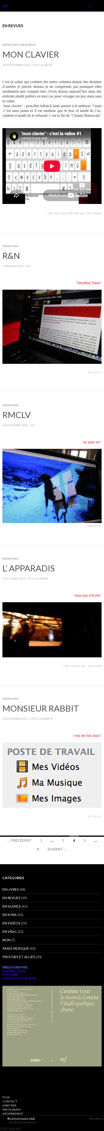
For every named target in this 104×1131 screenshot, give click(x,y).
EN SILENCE (11, 906)
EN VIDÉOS (28, 44)
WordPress (96, 1118)
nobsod (31, 1122)
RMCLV (16, 415)
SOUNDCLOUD (14, 971)
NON (6, 940)
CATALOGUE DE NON (19, 978)
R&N (11, 255)
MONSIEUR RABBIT (40, 708)
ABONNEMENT (13, 1113)
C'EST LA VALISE (42, 65)
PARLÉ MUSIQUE (15, 948)
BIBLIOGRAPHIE (15, 967)
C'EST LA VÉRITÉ (38, 578)
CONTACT (10, 1101)
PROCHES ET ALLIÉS (18, 957)
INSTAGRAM (11, 1109)
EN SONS (9, 915)
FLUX (6, 1097)
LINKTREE (9, 1105)
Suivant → (57, 849)
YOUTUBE (10, 975)
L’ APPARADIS (28, 568)
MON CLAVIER (30, 54)
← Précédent (19, 840)
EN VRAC (9, 931)
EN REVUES (10, 44)
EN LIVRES (10, 889)
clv (5, 5)
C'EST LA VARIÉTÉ (41, 718)
